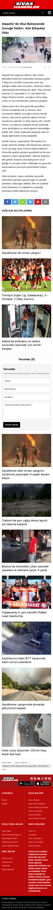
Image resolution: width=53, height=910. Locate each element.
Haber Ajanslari (34, 846)
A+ (45, 67)
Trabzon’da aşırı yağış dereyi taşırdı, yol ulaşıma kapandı (25, 522)
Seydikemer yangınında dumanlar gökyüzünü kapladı (23, 706)
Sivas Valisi (6, 831)
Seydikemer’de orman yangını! (21, 253)
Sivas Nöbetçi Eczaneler (38, 807)
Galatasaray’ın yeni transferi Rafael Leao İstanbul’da (24, 614)
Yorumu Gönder (11, 425)
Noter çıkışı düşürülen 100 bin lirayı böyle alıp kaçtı (24, 752)
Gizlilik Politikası (9, 898)
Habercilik (6, 866)
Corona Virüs (7, 862)
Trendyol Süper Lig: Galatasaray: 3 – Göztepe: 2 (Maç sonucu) (25, 297)
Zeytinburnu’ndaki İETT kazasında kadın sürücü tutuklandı (23, 660)
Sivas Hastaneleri (35, 811)
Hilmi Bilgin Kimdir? (9, 838)
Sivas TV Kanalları (35, 842)
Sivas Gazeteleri (35, 838)
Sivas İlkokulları (34, 815)
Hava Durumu (7, 858)
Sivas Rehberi (34, 800)
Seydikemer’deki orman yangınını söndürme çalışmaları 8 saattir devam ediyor (25, 474)
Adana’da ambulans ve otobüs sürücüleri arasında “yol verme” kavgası (22, 344)
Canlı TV (31, 831)
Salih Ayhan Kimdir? (10, 842)
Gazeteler (32, 835)
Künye (4, 800)
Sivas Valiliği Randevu (11, 846)
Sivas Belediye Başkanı (11, 835)
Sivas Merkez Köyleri (37, 818)
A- (50, 67)
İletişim (5, 804)
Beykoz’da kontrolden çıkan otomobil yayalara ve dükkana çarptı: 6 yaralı (25, 568)
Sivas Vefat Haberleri (36, 804)
